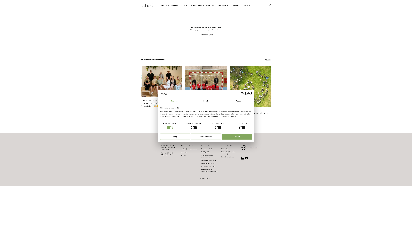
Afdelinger (184, 152)
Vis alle (268, 60)
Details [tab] (206, 101)
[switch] (194, 127)
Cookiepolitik (205, 152)
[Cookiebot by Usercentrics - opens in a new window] (242, 93)
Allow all (236, 136)
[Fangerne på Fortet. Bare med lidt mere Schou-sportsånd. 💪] (250, 86)
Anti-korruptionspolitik (208, 160)
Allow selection (206, 136)
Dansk (246, 5)
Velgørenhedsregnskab (208, 166)
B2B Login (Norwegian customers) (228, 153)
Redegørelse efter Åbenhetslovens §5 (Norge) (209, 170)
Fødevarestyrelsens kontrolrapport (207, 156)
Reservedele (222, 5)
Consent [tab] (174, 101)
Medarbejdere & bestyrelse (189, 149)
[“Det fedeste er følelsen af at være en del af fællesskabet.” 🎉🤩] (161, 81)
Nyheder (174, 5)
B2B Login (234, 5)
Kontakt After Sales (227, 146)
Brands (164, 5)
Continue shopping (206, 35)
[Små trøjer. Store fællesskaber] (206, 81)
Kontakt (183, 155)
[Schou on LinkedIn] (242, 158)
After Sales (210, 5)
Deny (175, 136)
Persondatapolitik (206, 149)
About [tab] (238, 101)
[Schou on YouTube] (246, 158)
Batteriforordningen (227, 157)
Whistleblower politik (208, 163)
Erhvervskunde (195, 5)
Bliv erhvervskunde (187, 146)
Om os (183, 5)
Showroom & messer (207, 146)
